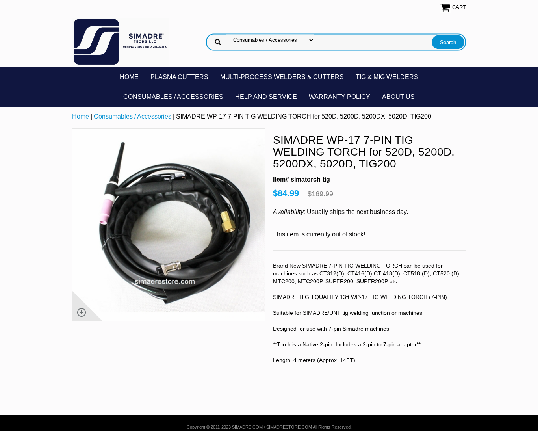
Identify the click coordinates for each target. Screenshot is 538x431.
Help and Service (266, 96)
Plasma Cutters (179, 77)
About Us (398, 96)
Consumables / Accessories (173, 96)
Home (129, 77)
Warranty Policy (339, 96)
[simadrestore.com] (120, 41)
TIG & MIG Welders (387, 77)
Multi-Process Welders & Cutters (282, 77)
